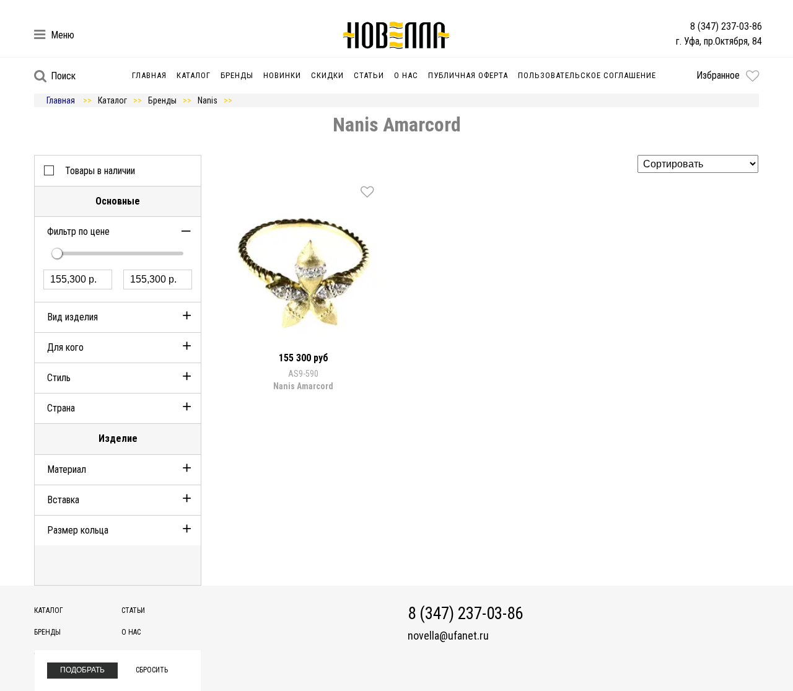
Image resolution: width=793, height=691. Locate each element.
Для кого (65, 347)
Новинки (282, 75)
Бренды (237, 75)
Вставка (63, 500)
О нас (406, 75)
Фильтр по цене (78, 231)
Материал (66, 469)
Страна (61, 408)
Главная (149, 75)
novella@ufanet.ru (448, 636)
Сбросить (152, 670)
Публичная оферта (468, 75)
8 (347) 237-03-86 (726, 26)
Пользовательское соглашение (587, 75)
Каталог (194, 75)
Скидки (327, 75)
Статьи (369, 75)
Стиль (59, 378)
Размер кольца (77, 530)
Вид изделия (72, 317)
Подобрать (82, 670)
